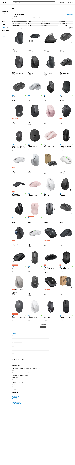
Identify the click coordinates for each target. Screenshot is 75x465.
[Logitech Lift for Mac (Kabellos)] (35, 311)
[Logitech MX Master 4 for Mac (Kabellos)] (50, 91)
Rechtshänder (37, 18)
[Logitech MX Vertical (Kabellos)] (50, 42)
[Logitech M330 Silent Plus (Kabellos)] (66, 262)
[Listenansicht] (72, 28)
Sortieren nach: (14, 28)
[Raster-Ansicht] (70, 28)
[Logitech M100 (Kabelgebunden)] (19, 262)
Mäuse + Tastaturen (5, 11)
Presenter (3, 31)
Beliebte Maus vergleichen (16, 412)
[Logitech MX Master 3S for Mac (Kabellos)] (19, 213)
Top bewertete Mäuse (15, 403)
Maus (3, 15)
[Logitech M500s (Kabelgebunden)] (50, 311)
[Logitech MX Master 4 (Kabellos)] (66, 66)
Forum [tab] (17, 11)
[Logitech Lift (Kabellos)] (35, 66)
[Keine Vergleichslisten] (68, 2)
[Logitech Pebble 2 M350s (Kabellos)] (35, 140)
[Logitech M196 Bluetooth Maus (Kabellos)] (19, 311)
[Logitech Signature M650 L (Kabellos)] (19, 91)
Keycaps (3, 13)
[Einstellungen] (58, 2)
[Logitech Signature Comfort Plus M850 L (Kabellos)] (35, 286)
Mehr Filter (65, 25)
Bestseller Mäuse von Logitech (17, 407)
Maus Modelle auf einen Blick (16, 411)
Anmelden (62, 2)
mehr (13, 371)
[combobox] (19, 28)
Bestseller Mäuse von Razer (16, 408)
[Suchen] (13, 2)
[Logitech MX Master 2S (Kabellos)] (66, 237)
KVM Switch (3, 36)
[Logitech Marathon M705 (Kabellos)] (19, 66)
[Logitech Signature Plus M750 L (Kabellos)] (35, 262)
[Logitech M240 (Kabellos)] (19, 115)
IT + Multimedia (21, 6)
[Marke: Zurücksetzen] (26, 21)
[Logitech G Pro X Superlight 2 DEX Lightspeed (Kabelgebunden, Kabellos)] (66, 140)
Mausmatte (4, 19)
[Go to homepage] (5, 2)
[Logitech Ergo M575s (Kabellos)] (19, 237)
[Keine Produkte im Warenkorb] (72, 2)
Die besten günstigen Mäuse (16, 405)
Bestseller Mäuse (15, 402)
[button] (25, 46)
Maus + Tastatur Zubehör (4, 17)
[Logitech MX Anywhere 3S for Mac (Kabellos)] (35, 237)
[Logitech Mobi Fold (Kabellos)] (19, 188)
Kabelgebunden (30, 18)
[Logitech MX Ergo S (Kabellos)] (66, 115)
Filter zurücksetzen (70, 14)
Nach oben (71, 326)
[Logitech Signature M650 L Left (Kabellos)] (66, 213)
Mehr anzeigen (42, 326)
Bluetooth (19, 18)
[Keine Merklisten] (70, 2)
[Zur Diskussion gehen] (42, 339)
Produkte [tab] (13, 11)
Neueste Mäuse (14, 406)
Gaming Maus (24, 18)
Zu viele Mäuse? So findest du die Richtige (18, 413)
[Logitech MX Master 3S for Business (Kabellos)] (50, 66)
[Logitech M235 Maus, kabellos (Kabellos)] (50, 213)
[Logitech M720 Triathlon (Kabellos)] (66, 91)
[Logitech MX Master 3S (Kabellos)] (19, 42)
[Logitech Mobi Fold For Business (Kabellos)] (66, 311)
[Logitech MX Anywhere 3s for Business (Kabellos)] (35, 115)
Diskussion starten (69, 332)
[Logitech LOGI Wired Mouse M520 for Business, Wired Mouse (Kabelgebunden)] (19, 140)
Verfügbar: (23, 28)
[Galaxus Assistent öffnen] (66, 2)
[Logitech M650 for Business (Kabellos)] (66, 286)
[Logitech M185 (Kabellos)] (50, 286)
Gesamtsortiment (4, 6)
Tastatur (3, 21)
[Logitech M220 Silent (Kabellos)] (50, 237)
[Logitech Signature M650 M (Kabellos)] (66, 42)
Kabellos (14, 18)
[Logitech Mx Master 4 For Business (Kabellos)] (50, 164)
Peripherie (3, 9)
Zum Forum (14, 333)
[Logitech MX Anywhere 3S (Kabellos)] (35, 42)
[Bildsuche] (55, 2)
